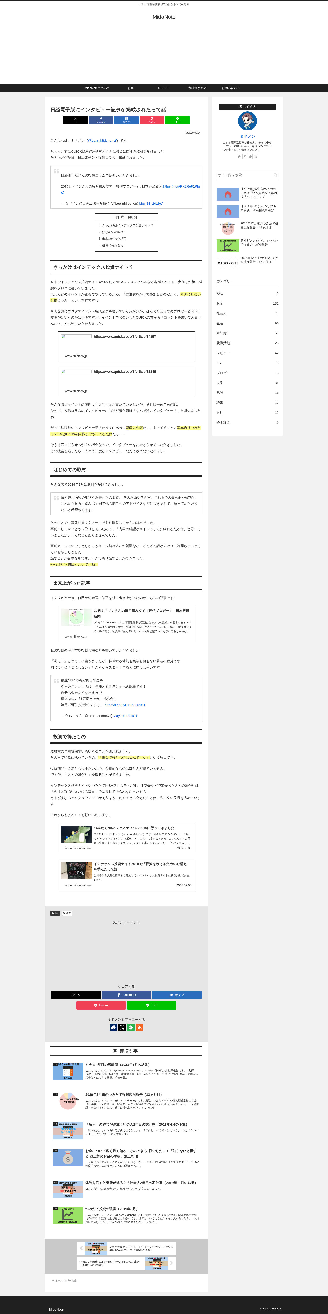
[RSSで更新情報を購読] (139, 1027)
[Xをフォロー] (122, 1027)
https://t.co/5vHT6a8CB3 (123, 705)
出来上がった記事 (114, 238)
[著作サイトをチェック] (113, 1027)
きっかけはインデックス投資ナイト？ (128, 225)
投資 (68, 913)
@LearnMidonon (100, 140)
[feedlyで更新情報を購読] (131, 1027)
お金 (57, 913)
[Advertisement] (164, 55)
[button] (275, 175)
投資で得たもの (112, 245)
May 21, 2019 (149, 203)
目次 (121, 217)
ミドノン (247, 136)
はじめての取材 (112, 232)
